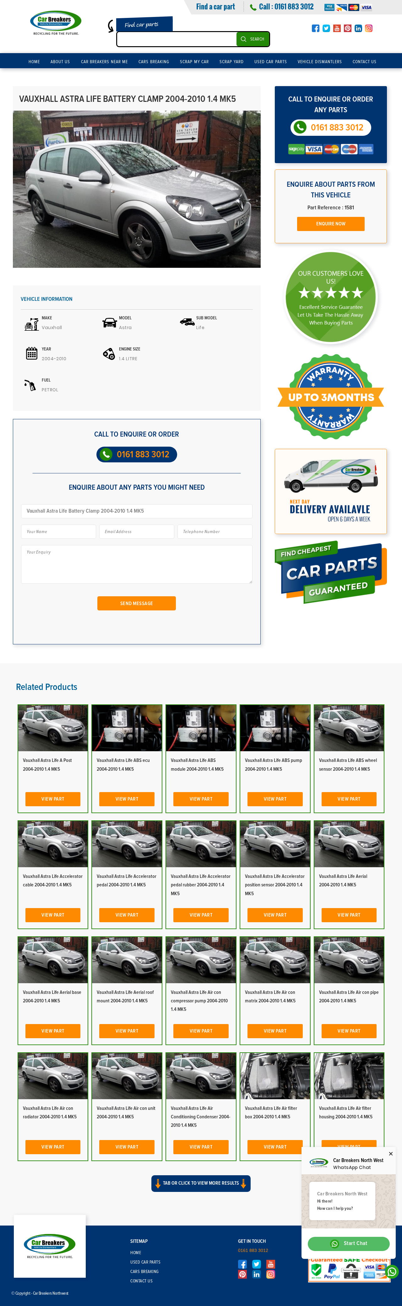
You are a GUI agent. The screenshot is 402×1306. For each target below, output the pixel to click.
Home (34, 62)
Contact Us (365, 62)
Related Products (46, 687)
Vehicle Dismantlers (320, 62)
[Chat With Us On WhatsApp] (390, 1273)
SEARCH (257, 39)
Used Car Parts (270, 62)
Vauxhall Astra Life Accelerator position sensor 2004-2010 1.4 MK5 (275, 885)
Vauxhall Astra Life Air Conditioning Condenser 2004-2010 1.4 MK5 (200, 1117)
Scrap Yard (232, 62)
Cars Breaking (154, 62)
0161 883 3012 (293, 6)
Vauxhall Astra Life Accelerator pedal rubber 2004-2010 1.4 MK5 (201, 885)
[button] (201, 1189)
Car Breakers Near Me (104, 62)
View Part (52, 799)
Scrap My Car (194, 62)
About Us (60, 62)
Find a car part (215, 6)
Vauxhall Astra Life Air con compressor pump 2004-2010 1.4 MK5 (199, 1001)
